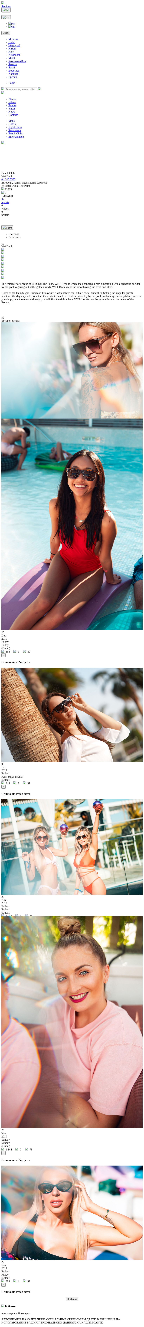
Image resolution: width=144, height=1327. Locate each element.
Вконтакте (14, 237)
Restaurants (14, 130)
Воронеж (13, 70)
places (11, 108)
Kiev (11, 51)
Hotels (12, 123)
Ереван (12, 76)
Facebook (13, 234)
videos (12, 102)
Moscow (13, 39)
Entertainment (16, 136)
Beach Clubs (15, 133)
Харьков (13, 73)
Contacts (13, 114)
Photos (12, 99)
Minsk (11, 58)
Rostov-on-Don (17, 61)
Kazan (12, 48)
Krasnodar (14, 54)
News (11, 111)
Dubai (6, 33)
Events (12, 105)
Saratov (12, 64)
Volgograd (14, 45)
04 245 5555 (8, 179)
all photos (72, 1299)
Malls (11, 120)
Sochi (11, 67)
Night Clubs (15, 127)
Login (11, 82)
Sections (6, 6)
